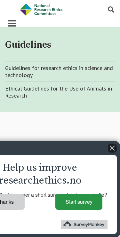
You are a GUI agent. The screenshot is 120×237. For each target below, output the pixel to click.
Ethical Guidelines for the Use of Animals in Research (58, 92)
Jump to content (18, 3)
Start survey (79, 201)
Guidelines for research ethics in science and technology (59, 71)
